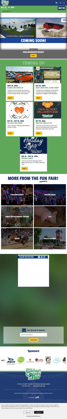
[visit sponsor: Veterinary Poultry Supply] (27, 360)
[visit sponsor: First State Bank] (8, 360)
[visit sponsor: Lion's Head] (18, 360)
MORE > (33, 56)
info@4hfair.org (39, 386)
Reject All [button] (28, 412)
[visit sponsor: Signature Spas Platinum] (45, 360)
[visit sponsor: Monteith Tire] (56, 360)
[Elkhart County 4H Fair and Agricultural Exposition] (5, 3)
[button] (61, 3)
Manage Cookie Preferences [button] (33, 416)
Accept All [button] (38, 412)
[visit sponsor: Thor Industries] (36, 360)
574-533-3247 (26, 386)
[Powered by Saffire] (37, 397)
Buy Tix (62, 8)
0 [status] (57, 2)
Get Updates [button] (33, 340)
